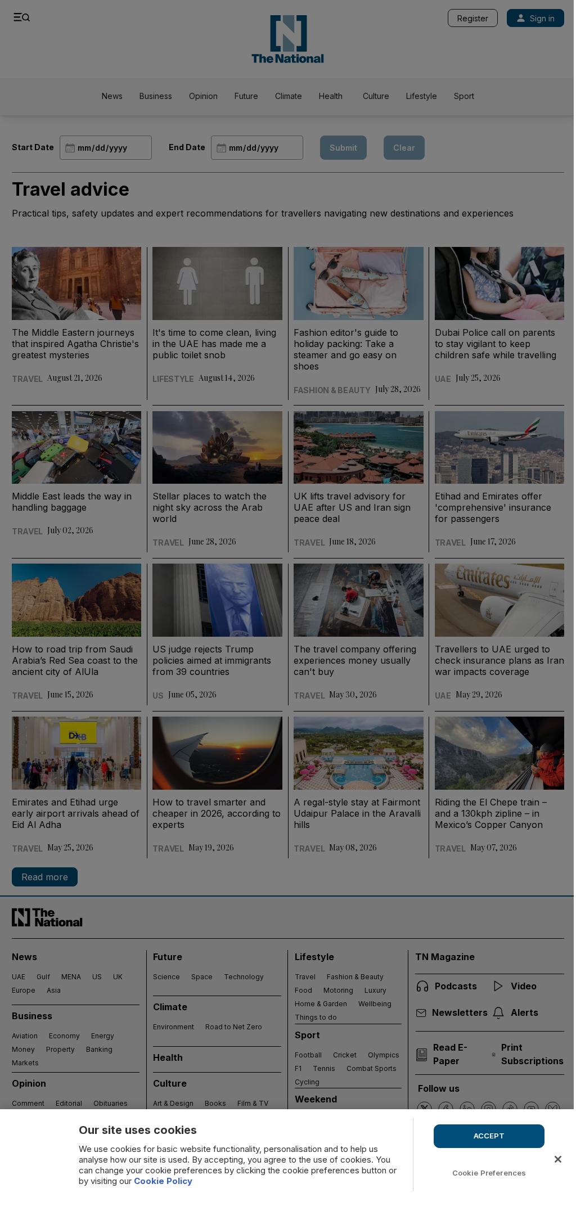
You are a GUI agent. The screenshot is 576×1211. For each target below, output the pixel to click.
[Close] (558, 1159)
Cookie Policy (163, 1181)
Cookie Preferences (489, 1172)
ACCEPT (489, 1135)
